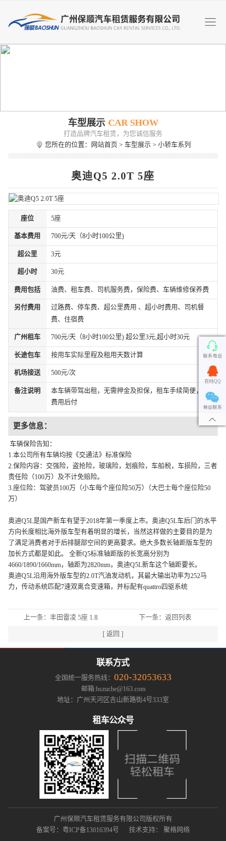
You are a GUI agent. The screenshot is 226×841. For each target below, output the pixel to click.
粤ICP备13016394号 (91, 830)
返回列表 (178, 617)
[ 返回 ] (113, 634)
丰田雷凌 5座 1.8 (74, 617)
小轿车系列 (174, 145)
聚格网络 (176, 830)
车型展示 (138, 145)
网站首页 (104, 145)
